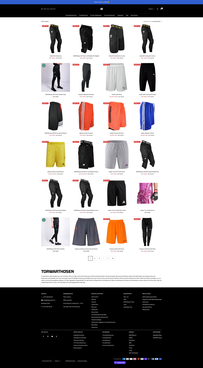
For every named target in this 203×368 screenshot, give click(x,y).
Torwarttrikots (106, 343)
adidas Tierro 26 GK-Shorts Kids (117, 210)
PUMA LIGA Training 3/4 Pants (147, 94)
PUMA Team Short (117, 94)
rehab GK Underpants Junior (147, 56)
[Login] (157, 9)
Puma (130, 348)
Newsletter (94, 325)
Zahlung (93, 299)
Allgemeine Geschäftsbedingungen (152, 299)
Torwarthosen (106, 340)
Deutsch (151, 9)
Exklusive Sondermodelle (80, 345)
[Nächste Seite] (112, 258)
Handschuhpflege (96, 319)
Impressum (94, 327)
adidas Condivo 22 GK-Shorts (55, 171)
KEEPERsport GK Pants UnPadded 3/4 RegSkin (86, 56)
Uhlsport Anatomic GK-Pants (147, 249)
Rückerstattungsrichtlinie (149, 297)
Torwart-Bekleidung (95, 15)
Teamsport (120, 15)
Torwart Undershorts (108, 345)
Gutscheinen (134, 15)
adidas (131, 337)
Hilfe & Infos (94, 297)
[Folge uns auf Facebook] (43, 336)
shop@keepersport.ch (49, 300)
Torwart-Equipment (109, 15)
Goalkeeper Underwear (80, 337)
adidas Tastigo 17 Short (147, 133)
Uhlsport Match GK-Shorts (117, 249)
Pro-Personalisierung (80, 343)
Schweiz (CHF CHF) (46, 361)
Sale (127, 15)
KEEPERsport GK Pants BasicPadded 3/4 (147, 171)
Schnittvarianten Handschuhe (99, 317)
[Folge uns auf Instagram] (48, 336)
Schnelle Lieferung (79, 340)
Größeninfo (94, 309)
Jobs (125, 304)
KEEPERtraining (157, 337)
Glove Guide (94, 312)
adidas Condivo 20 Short (117, 133)
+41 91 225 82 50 (48, 297)
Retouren (94, 307)
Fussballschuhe (83, 15)
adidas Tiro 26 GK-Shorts (147, 210)
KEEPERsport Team (129, 302)
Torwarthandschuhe (71, 15)
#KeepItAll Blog (157, 335)
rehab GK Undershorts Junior (117, 56)
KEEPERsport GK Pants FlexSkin (56, 249)
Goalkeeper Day (128, 307)
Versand (93, 302)
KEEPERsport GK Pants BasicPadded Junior (86, 210)
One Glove (131, 345)
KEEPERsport (132, 335)
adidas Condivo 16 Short (86, 133)
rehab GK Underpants (56, 56)
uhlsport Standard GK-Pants (86, 94)
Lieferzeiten (94, 304)
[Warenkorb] (161, 9)
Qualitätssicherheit (79, 335)
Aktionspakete (78, 348)
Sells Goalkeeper (133, 353)
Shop (125, 299)
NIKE (130, 343)
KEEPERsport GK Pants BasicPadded (55, 210)
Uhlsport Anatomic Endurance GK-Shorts (86, 249)
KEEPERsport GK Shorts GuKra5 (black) (55, 133)
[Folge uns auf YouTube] (52, 336)
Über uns (126, 297)
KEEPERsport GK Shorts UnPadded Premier (86, 171)
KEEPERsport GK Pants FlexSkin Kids (55, 94)
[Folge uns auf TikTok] (56, 336)
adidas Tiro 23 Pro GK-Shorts (117, 171)
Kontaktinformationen (148, 304)
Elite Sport (132, 340)
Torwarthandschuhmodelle (98, 314)
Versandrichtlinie (147, 307)
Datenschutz (145, 309)
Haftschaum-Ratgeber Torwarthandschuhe (103, 322)
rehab (130, 350)
